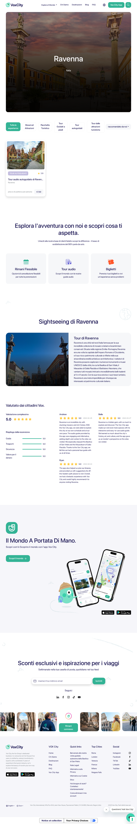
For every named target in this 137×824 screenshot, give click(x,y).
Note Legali (74, 765)
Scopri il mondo (16, 558)
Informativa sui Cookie (78, 776)
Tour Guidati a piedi (61, 126)
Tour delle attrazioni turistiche (95, 126)
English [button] (10, 806)
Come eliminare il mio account (78, 794)
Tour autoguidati (77, 127)
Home (51, 753)
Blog (87, 5)
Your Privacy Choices (77, 820)
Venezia (95, 761)
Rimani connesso (68, 727)
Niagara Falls (97, 772)
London (94, 757)
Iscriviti (99, 681)
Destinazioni (77, 5)
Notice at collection (52, 820)
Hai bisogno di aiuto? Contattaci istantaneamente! (78, 786)
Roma (94, 753)
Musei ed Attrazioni (29, 127)
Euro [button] (20, 806)
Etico (72, 780)
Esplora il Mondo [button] (48, 5)
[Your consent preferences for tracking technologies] (132, 819)
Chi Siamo (64, 5)
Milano (94, 768)
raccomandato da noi (117, 126)
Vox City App (116, 5)
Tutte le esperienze (13, 127)
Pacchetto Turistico (45, 127)
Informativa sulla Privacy (76, 770)
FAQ (94, 5)
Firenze (94, 765)
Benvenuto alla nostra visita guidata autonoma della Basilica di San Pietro (79, 757)
